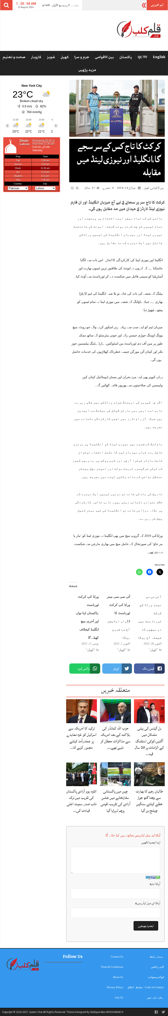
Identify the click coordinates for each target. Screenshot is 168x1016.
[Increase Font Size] (77, 187)
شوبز (51, 57)
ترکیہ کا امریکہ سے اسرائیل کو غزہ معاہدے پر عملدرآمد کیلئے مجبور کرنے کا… (81, 737)
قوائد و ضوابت (156, 977)
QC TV (142, 57)
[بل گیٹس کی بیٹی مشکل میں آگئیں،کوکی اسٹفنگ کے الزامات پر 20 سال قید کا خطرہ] (149, 711)
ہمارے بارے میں (155, 997)
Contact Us (117, 956)
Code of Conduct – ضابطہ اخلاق (146, 987)
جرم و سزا (81, 57)
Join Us (119, 997)
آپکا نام (155, 884)
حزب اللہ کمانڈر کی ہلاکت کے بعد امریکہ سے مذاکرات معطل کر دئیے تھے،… (115, 737)
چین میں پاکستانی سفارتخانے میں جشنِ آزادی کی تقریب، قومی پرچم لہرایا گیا (115, 800)
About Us (118, 977)
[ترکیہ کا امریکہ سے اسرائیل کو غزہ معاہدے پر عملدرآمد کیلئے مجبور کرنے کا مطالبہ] (81, 711)
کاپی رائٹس (157, 966)
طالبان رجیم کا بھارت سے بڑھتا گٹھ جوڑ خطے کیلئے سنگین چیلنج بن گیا (149, 800)
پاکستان (125, 57)
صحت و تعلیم (14, 57)
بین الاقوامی (104, 57)
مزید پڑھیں (87, 70)
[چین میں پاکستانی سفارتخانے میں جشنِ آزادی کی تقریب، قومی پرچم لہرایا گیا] (115, 774)
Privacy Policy (115, 987)
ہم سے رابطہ (156, 956)
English (159, 57)
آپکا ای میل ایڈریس (147, 903)
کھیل (65, 57)
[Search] (6, 5)
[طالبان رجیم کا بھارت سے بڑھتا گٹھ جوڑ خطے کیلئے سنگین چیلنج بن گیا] (149, 774)
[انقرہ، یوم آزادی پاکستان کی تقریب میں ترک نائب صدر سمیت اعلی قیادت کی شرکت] (81, 774)
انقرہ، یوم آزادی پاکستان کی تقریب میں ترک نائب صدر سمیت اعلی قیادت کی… (81, 800)
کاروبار (36, 57)
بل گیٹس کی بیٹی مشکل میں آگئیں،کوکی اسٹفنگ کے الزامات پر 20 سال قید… (149, 741)
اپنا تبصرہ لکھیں (150, 842)
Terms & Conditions (112, 966)
